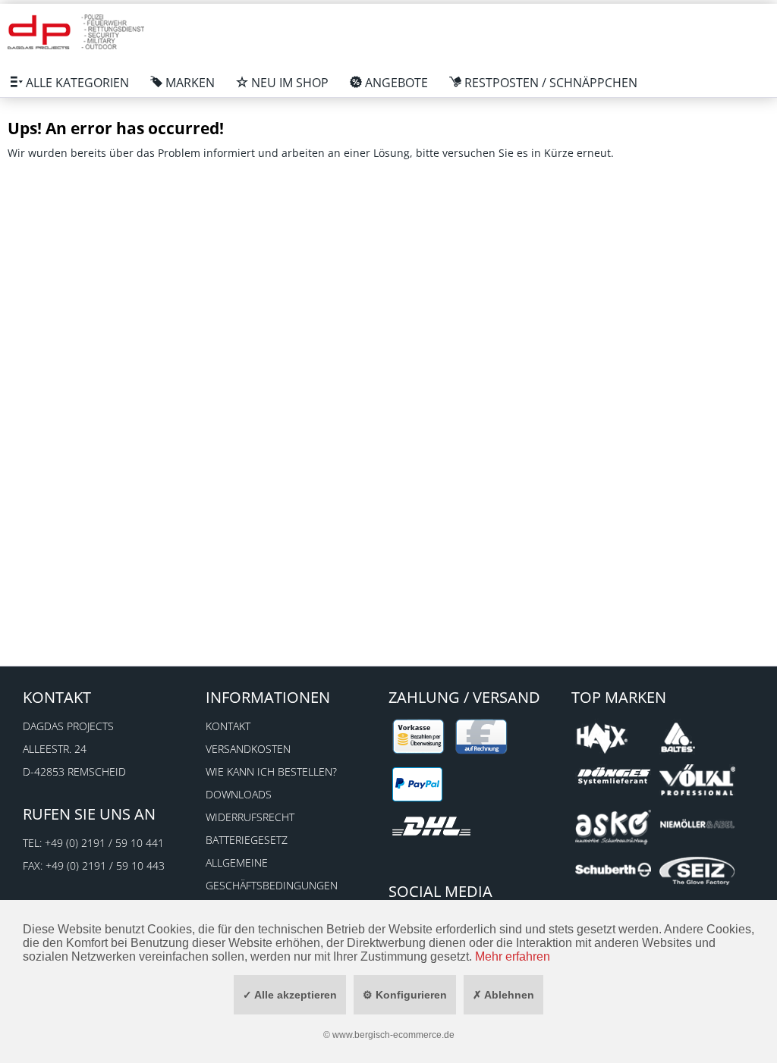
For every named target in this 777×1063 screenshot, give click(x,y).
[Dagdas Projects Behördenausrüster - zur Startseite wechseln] (76, 34)
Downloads (239, 794)
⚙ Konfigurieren (405, 995)
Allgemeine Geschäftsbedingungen (272, 873)
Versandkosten (248, 749)
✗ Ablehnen (503, 995)
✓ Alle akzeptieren (290, 995)
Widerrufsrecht (250, 817)
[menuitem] (70, 82)
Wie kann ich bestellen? (271, 771)
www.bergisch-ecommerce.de (393, 1035)
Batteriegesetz (247, 840)
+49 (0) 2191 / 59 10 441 (104, 843)
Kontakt (228, 726)
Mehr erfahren (512, 956)
